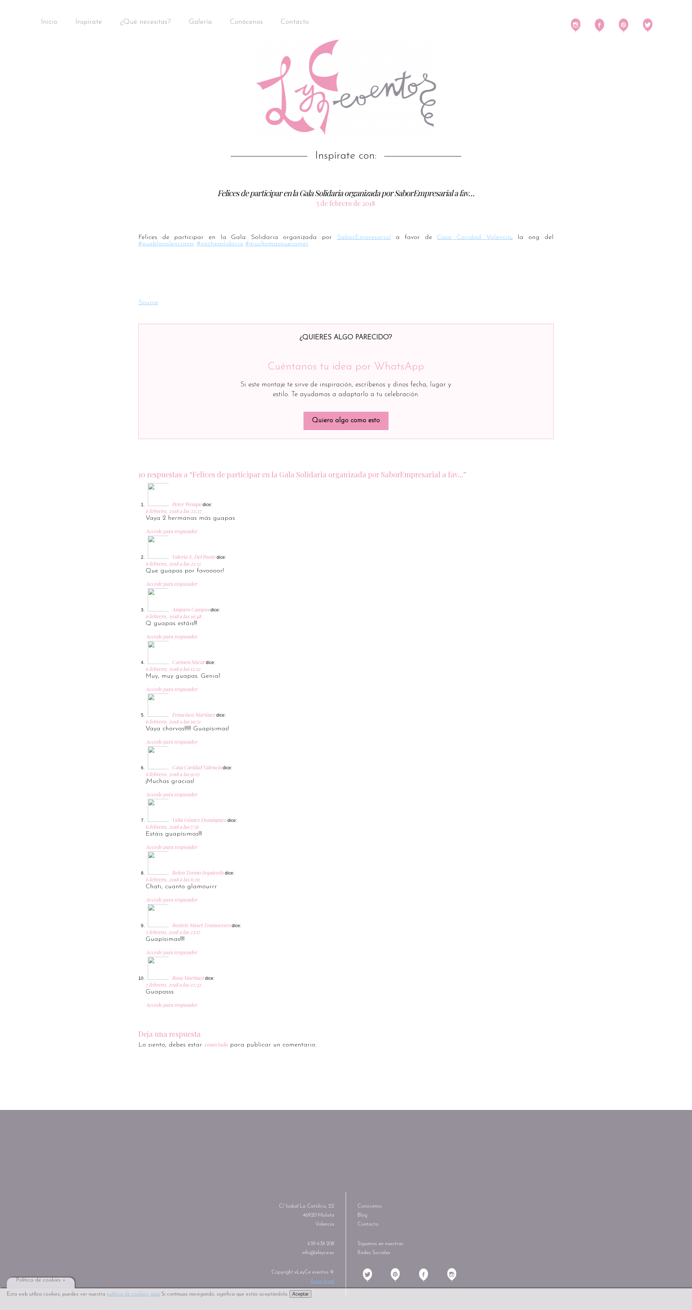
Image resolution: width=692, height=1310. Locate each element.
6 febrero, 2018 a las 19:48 (173, 616)
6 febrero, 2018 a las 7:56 (172, 826)
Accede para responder (171, 531)
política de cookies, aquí (133, 1294)
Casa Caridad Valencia (474, 237)
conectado (216, 1044)
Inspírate (88, 22)
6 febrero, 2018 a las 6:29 (172, 879)
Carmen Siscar (188, 662)
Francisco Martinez (193, 714)
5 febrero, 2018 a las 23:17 (173, 932)
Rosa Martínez (188, 977)
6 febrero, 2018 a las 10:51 (173, 721)
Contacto (295, 22)
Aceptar (300, 1294)
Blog (362, 1215)
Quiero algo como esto (346, 420)
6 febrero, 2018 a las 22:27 (173, 511)
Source (148, 303)
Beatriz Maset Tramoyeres (201, 925)
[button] (151, 273)
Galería (200, 22)
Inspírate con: (346, 156)
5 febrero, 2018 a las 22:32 (173, 984)
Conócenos (246, 22)
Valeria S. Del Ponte (194, 556)
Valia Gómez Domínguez (199, 819)
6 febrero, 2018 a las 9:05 (172, 774)
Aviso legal (322, 1281)
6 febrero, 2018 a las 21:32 (173, 563)
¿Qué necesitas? (145, 22)
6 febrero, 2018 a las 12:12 (173, 668)
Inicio (49, 22)
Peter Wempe (186, 504)
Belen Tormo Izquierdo (198, 872)
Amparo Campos (190, 609)
